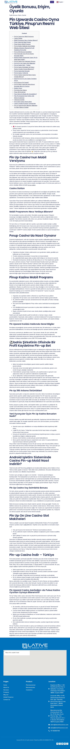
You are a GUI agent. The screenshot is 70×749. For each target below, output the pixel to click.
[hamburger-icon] (52, 2)
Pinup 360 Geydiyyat (19, 92)
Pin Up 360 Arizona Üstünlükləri (23, 52)
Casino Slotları (18, 38)
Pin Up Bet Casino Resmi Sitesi (23, 102)
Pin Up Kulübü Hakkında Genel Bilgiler (24, 46)
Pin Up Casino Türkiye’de (21, 73)
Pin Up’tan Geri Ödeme (20, 90)
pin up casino (32, 185)
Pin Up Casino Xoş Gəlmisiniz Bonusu (24, 61)
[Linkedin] (62, 744)
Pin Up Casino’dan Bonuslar (22, 71)
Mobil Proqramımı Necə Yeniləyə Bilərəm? (26, 40)
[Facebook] (57, 744)
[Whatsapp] (67, 744)
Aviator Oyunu (18, 88)
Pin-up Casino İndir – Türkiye (22, 65)
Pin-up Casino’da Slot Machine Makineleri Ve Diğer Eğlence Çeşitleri (25, 106)
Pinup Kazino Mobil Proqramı (22, 44)
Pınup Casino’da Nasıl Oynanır (22, 42)
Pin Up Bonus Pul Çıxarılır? (21, 82)
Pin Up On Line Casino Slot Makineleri (24, 63)
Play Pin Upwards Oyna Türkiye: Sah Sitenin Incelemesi (24, 97)
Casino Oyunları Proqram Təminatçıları (25, 103)
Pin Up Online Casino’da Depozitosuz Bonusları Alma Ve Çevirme (24, 85)
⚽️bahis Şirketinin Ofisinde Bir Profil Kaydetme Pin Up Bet (24, 49)
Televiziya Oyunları (19, 100)
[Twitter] (65, 744)
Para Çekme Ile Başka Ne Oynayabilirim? (25, 94)
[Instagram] (60, 744)
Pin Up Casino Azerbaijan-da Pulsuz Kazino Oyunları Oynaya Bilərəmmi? (24, 68)
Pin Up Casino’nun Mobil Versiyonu (24, 36)
